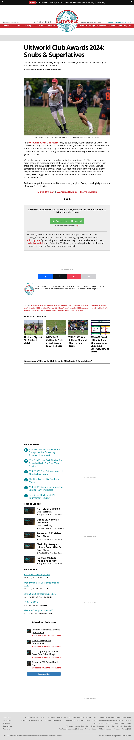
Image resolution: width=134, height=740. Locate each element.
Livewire (128, 720)
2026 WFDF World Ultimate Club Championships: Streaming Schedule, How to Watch (44, 452)
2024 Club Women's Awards (65, 308)
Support (115, 726)
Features (24, 720)
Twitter (87, 729)
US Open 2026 (31, 602)
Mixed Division (45, 191)
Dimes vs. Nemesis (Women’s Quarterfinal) (68, 2)
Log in (129, 22)
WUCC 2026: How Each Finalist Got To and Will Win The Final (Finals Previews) (45, 463)
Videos (112, 25)
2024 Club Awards (91, 306)
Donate (59, 717)
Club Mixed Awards (37, 310)
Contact (42, 717)
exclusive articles (36, 243)
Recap (108, 720)
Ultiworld (47, 70)
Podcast (80, 720)
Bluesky (94, 729)
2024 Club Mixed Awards (44, 308)
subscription (33, 240)
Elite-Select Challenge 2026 (11, 22)
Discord (90, 22)
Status (118, 717)
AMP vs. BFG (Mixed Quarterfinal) (48, 510)
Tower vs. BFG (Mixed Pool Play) (49, 535)
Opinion (67, 720)
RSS (129, 729)
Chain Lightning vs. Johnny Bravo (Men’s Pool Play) (49, 547)
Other (73, 720)
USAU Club (35, 306)
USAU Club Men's (46, 306)
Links (55, 720)
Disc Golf (97, 22)
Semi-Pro (7, 25)
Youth (40, 25)
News (81, 25)
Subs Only (122, 25)
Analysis (32, 720)
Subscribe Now (44, 674)
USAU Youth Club (40, 597)
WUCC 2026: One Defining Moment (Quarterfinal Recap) (46, 472)
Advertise (34, 717)
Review (115, 720)
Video (121, 720)
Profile (94, 720)
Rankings (90, 25)
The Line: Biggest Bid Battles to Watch (44, 480)
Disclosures (51, 717)
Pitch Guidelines (108, 717)
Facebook (71, 729)
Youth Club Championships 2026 (40, 593)
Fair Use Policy (91, 717)
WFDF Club (39, 589)
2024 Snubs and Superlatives (87, 308)
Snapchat (108, 729)
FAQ (120, 726)
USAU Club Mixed (60, 306)
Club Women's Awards (55, 310)
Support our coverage (116, 22)
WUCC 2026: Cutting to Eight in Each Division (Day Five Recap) (46, 488)
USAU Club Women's (76, 306)
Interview (48, 720)
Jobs (99, 717)
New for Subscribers (82, 726)
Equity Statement (78, 717)
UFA (107, 723)
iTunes (124, 729)
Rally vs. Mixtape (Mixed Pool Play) (47, 559)
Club (18, 25)
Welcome (69, 726)
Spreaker (117, 729)
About (83, 22)
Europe (51, 25)
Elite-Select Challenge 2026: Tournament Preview (42, 496)
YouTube (62, 729)
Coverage (39, 720)
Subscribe (127, 726)
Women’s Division (67, 191)
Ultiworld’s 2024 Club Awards (44, 142)
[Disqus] (67, 401)
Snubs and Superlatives (73, 310)
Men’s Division (88, 191)
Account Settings (104, 726)
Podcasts (101, 25)
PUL (112, 723)
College (29, 25)
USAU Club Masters (41, 613)
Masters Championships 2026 (38, 610)
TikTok (101, 729)
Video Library (126, 717)
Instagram (79, 729)
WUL (116, 723)
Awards (57, 70)
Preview (87, 720)
